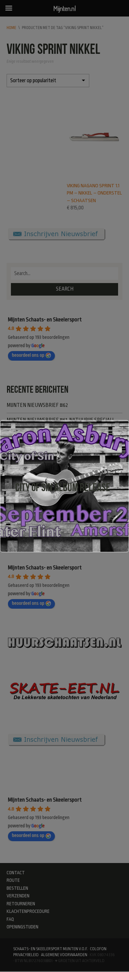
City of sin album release (62, 487)
